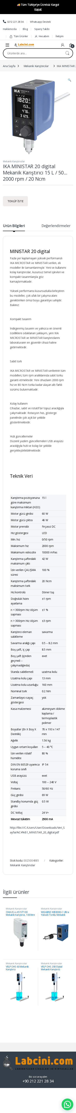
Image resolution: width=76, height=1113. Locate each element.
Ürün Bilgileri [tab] (14, 226)
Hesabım (44, 36)
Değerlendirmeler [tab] (56, 226)
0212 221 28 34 (15, 21)
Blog (25, 29)
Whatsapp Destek (40, 21)
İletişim (60, 36)
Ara (67, 53)
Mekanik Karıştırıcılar (36, 66)
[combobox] (32, 53)
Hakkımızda (10, 29)
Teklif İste (15, 201)
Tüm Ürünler (21, 36)
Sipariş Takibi (41, 29)
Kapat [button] (38, 9)
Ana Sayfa (9, 66)
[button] (69, 80)
